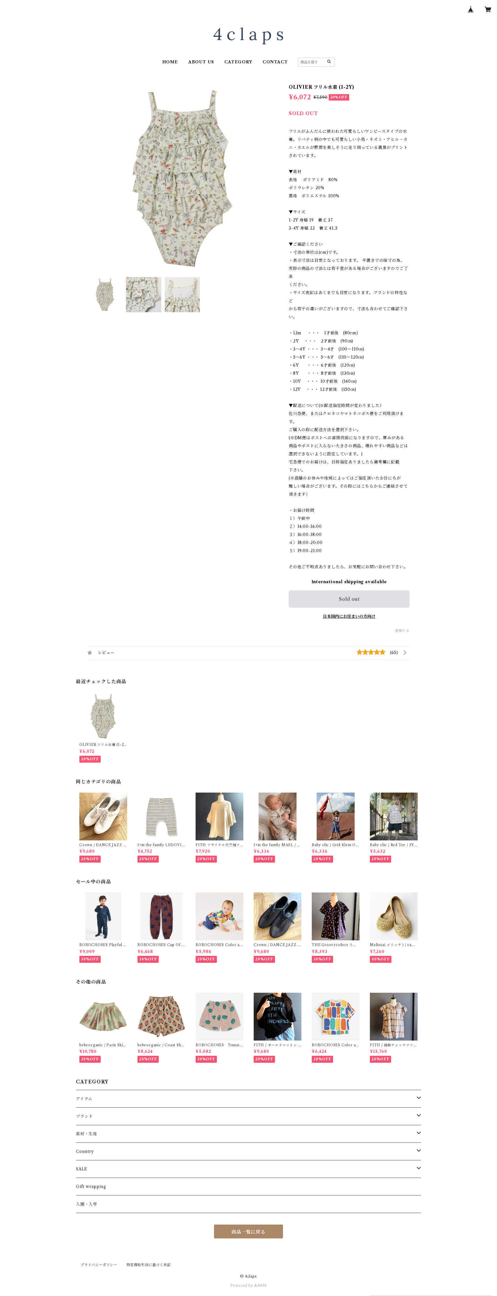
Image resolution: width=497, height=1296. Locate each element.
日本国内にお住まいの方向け (349, 616)
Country (85, 1151)
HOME (170, 62)
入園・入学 (86, 1204)
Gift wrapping (91, 1186)
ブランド (84, 1116)
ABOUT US (201, 62)
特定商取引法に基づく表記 (149, 1265)
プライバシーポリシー (99, 1265)
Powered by (242, 1285)
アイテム (84, 1098)
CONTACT (275, 62)
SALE (81, 1169)
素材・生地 (86, 1133)
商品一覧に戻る (248, 1232)
